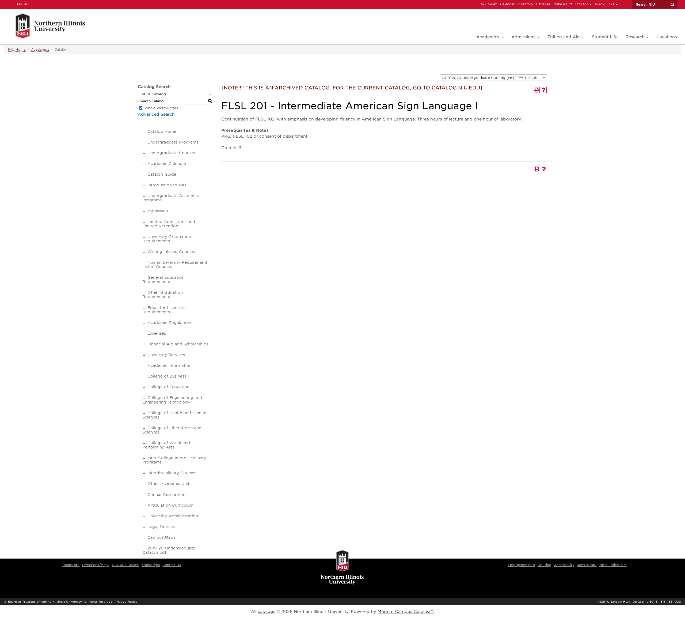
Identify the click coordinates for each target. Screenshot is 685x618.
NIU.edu (21, 4)
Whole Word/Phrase (161, 108)
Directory (525, 4)
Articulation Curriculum (170, 505)
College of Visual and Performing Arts (166, 445)
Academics (40, 49)
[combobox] (493, 77)
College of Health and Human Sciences (174, 415)
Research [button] (636, 37)
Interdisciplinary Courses (171, 473)
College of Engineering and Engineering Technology (172, 399)
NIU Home (17, 49)
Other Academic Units (169, 483)
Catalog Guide (161, 174)
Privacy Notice (126, 602)
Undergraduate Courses (171, 153)
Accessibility (564, 565)
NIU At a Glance (125, 565)
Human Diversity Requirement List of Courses (174, 264)
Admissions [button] (524, 37)
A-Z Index (488, 4)
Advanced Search (156, 114)
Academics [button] (488, 37)
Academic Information (169, 365)
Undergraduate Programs (172, 142)
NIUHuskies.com (613, 565)
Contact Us (171, 565)
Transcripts (151, 565)
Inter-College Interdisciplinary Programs (174, 460)
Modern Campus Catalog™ (405, 611)
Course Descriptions (167, 494)
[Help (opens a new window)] (544, 90)
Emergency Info (521, 565)
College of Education (168, 387)
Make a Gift (562, 4)
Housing (544, 565)
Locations (667, 37)
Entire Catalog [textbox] (152, 94)
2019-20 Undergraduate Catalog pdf (168, 550)
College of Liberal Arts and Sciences (171, 430)
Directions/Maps (95, 565)
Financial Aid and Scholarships (177, 344)
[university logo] (342, 567)
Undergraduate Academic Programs (170, 198)
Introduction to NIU (166, 185)
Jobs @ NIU (587, 565)
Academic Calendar (167, 163)
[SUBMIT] (672, 5)
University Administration (172, 516)
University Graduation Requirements (166, 239)
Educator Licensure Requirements (164, 310)
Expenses (156, 333)
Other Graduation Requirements (162, 294)
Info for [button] (582, 4)
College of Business (166, 376)
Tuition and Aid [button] (564, 37)
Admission (157, 211)
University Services (166, 355)
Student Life (605, 37)
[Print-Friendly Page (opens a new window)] (537, 90)
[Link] (44, 27)
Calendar (507, 4)
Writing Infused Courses (171, 252)
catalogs (266, 611)
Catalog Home (161, 131)
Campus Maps (161, 537)
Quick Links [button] (605, 4)
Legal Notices (161, 527)
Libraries (543, 4)
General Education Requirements (163, 279)
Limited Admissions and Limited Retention (168, 224)
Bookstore (70, 565)
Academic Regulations (169, 323)
